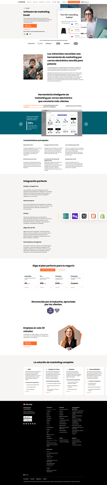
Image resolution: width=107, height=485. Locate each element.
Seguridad (38, 479)
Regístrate (65, 2)
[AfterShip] (22, 2)
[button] (21, 124)
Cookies (44, 479)
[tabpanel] (53, 140)
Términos (32, 479)
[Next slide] (87, 382)
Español (26, 474)
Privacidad (25, 479)
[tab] (33, 106)
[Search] (55, 2)
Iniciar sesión (58, 2)
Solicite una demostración (73, 2)
